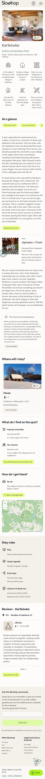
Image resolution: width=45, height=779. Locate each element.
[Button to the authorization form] (33, 3)
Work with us (6, 750)
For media (27, 744)
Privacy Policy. (37, 730)
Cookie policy (28, 753)
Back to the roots (7, 748)
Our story (5, 742)
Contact (4, 753)
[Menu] (41, 3)
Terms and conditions (31, 747)
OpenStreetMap (29, 531)
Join (3, 745)
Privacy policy (28, 750)
